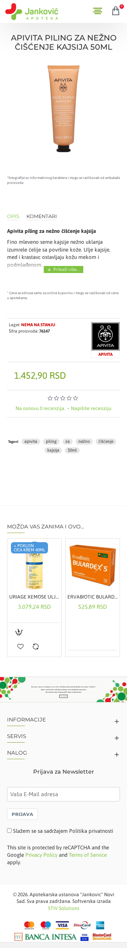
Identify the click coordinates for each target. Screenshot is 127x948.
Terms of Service (88, 855)
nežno (84, 441)
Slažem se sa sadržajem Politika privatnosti (63, 831)
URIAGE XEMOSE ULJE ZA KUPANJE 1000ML (34, 597)
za (67, 441)
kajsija (53, 450)
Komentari (41, 216)
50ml (72, 450)
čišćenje (105, 441)
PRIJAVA (22, 814)
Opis (13, 216)
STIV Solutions (63, 908)
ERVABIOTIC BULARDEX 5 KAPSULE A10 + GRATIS (92, 597)
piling (51, 441)
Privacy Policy (41, 855)
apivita (30, 441)
